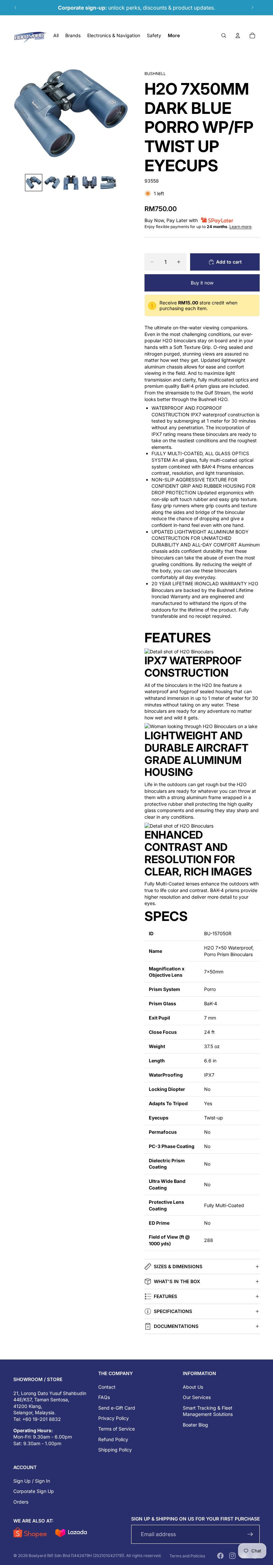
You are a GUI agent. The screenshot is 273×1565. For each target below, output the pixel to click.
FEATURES (165, 1296)
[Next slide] (252, 7)
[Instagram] (232, 1556)
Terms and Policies (187, 1555)
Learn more (240, 226)
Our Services (197, 1397)
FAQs (104, 1397)
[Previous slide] (15, 7)
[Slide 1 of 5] (34, 183)
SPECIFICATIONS (173, 1311)
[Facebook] (220, 1556)
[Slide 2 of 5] (52, 183)
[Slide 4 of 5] (90, 183)
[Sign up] (250, 1534)
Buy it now (202, 283)
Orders (20, 1502)
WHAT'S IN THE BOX (177, 1281)
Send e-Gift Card (116, 1408)
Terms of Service (116, 1429)
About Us (193, 1387)
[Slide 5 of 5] (108, 183)
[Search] (223, 35)
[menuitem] (173, 35)
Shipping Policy (115, 1449)
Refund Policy (113, 1439)
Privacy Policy (113, 1418)
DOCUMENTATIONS (176, 1326)
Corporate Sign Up (33, 1491)
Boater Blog (195, 1425)
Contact (107, 1387)
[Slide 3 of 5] (71, 183)
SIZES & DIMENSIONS (178, 1266)
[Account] (237, 35)
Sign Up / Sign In (31, 1481)
